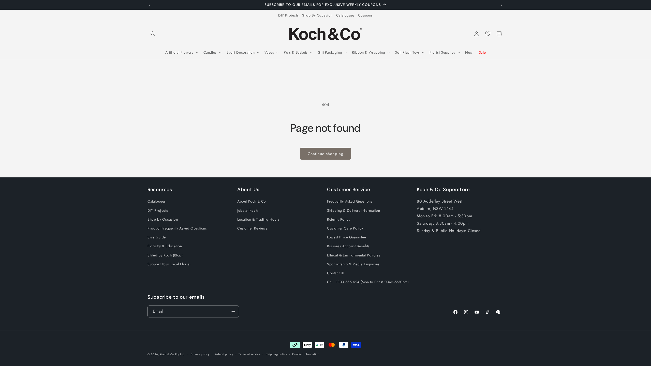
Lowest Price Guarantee (346, 237)
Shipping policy (276, 354)
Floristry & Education (164, 246)
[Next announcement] (501, 5)
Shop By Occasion (317, 15)
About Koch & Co (251, 201)
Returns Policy (338, 219)
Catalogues (345, 15)
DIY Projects (288, 15)
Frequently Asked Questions (350, 201)
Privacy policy (200, 354)
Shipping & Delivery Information (353, 210)
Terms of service (249, 354)
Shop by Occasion (162, 219)
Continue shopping (326, 154)
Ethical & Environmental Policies (353, 255)
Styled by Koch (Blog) (165, 255)
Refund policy (224, 354)
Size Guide (156, 237)
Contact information (305, 354)
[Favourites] (487, 33)
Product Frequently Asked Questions (177, 228)
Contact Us (336, 273)
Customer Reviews (252, 228)
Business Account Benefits (348, 246)
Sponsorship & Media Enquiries (353, 264)
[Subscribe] (233, 311)
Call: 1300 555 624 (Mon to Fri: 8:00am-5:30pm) (368, 281)
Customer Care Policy (345, 228)
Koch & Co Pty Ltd (172, 354)
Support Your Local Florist (168, 264)
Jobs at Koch (247, 210)
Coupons (365, 15)
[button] (153, 33)
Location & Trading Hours (258, 219)
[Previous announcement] (149, 5)
